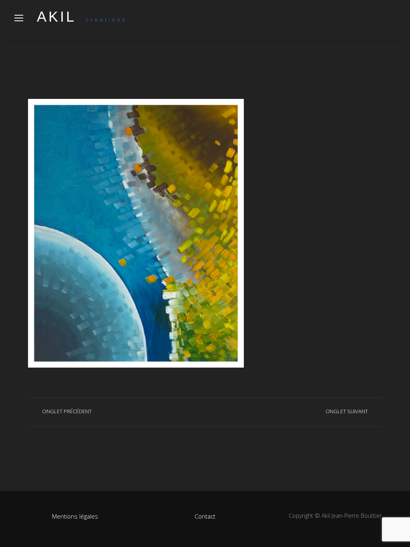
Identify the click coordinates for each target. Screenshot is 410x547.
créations (82, 19)
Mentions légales (75, 516)
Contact (205, 516)
